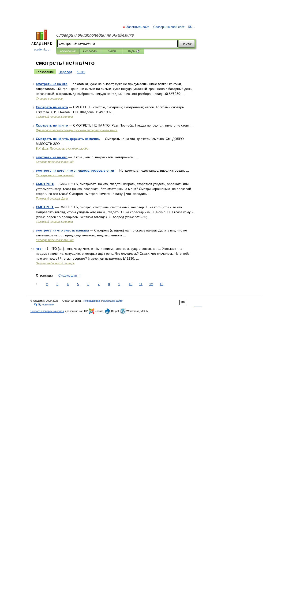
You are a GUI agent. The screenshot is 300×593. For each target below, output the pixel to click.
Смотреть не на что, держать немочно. (68, 139)
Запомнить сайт (138, 27)
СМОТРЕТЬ (45, 184)
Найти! (186, 44)
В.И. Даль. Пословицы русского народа (62, 148)
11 (140, 284)
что (38, 248)
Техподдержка (91, 300)
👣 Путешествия (44, 304)
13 (161, 284)
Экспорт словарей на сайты (47, 311)
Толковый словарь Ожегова (54, 117)
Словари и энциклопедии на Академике (95, 35)
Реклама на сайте (112, 300)
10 (130, 284)
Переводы (90, 51)
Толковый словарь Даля (52, 198)
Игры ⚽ (133, 51)
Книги (112, 51)
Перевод (65, 72)
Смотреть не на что (52, 107)
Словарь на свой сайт (168, 27)
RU (190, 27)
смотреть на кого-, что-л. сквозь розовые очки (75, 170)
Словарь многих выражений (55, 162)
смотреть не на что (52, 84)
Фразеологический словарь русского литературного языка (76, 130)
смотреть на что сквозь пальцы (62, 230)
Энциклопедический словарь (55, 263)
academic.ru (41, 49)
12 (151, 284)
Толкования (67, 51)
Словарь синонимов (49, 98)
